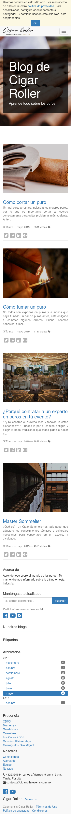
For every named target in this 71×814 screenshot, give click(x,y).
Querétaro (9, 733)
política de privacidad (41, 6)
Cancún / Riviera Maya (17, 741)
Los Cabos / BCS (13, 737)
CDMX (7, 721)
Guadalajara (10, 729)
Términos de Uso (46, 806)
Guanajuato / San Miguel (18, 745)
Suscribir (60, 601)
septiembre (35, 673)
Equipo (7, 764)
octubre (35, 668)
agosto (35, 678)
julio (35, 683)
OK (35, 23)
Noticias (8, 768)
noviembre (35, 663)
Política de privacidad (16, 810)
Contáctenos (11, 757)
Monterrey (9, 725)
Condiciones (40, 810)
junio (35, 688)
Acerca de (9, 761)
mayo (35, 693)
